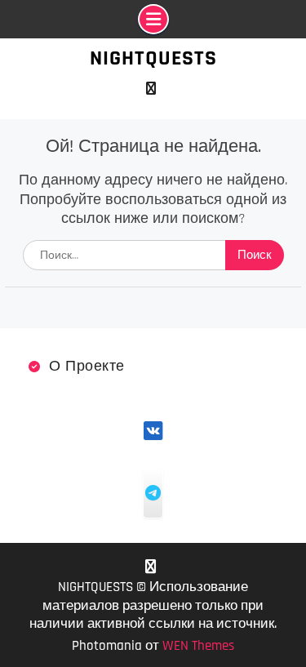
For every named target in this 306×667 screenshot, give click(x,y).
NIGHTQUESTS (153, 58)
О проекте (87, 366)
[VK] (151, 88)
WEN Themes (198, 646)
